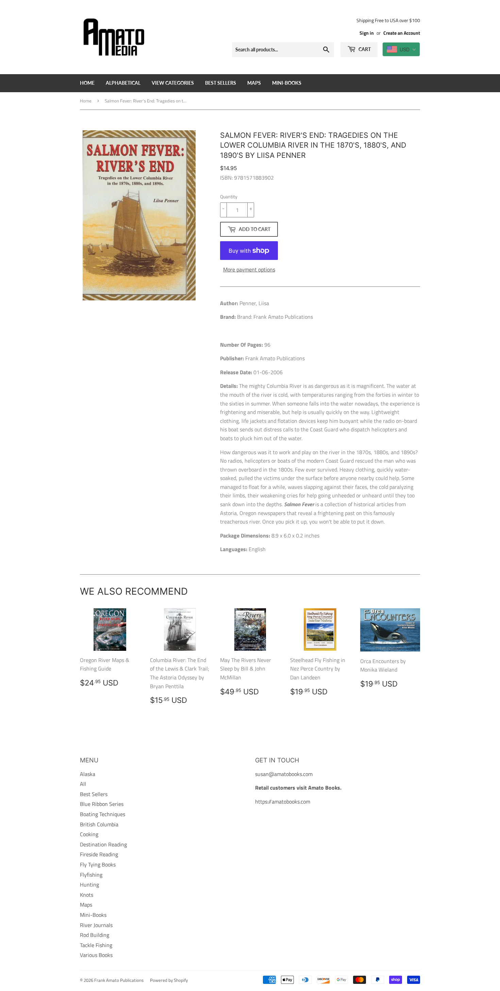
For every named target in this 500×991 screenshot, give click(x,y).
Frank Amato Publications (119, 980)
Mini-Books (286, 83)
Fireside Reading (99, 854)
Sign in (367, 33)
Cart (364, 49)
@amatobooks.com (291, 774)
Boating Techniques (102, 814)
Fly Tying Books (98, 864)
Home (87, 83)
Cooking (89, 834)
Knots (86, 895)
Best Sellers (220, 83)
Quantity (228, 196)
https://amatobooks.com (282, 801)
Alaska (87, 774)
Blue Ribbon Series (101, 804)
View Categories (173, 83)
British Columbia (99, 824)
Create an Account (401, 33)
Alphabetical (123, 83)
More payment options (249, 269)
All (83, 784)
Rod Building (94, 935)
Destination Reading (103, 844)
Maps (254, 83)
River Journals (96, 925)
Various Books (96, 955)
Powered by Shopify (169, 980)
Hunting (89, 884)
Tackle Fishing (96, 945)
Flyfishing (91, 875)
